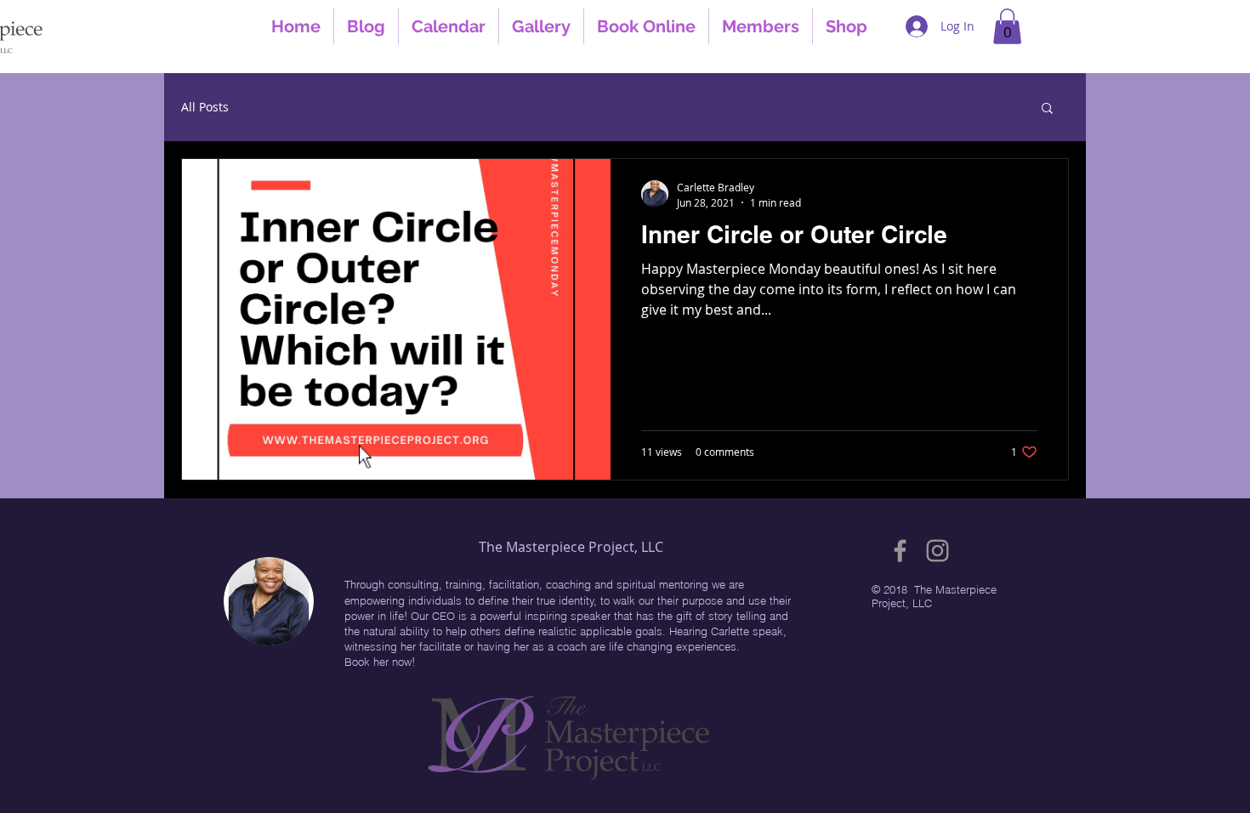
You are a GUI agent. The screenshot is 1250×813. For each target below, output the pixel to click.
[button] (1007, 26)
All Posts (205, 107)
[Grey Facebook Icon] (900, 551)
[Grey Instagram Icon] (937, 551)
